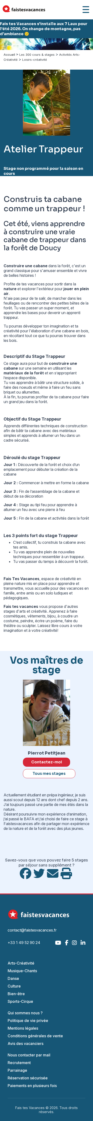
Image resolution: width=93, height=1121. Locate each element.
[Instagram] (74, 942)
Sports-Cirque (20, 1001)
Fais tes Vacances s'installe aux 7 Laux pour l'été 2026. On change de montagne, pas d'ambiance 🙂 (43, 28)
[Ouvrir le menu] (86, 9)
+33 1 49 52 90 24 (24, 942)
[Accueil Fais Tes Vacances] (23, 9)
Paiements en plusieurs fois (32, 1085)
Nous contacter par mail (29, 1055)
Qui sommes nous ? (25, 1012)
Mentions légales (23, 1028)
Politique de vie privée (28, 1020)
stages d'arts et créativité (25, 611)
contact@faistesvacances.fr (32, 930)
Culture (14, 986)
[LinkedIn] (83, 942)
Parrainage (17, 1070)
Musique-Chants (22, 970)
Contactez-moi (46, 762)
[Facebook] (66, 942)
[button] (7, 44)
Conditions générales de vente (35, 1035)
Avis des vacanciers (25, 1043)
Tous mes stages (49, 773)
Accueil (9, 55)
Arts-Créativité (21, 963)
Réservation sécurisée (28, 1078)
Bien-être (16, 993)
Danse (13, 978)
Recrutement (19, 1062)
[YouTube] (58, 942)
